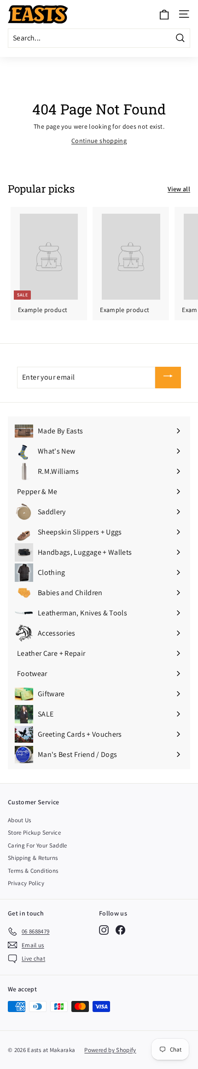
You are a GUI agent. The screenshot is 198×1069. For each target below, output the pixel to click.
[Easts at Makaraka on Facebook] (120, 930)
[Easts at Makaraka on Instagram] (104, 930)
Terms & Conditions (33, 871)
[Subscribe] (168, 377)
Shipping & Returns (33, 858)
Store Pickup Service (34, 832)
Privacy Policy (26, 883)
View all (179, 189)
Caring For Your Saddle (37, 845)
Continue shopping (99, 140)
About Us (19, 820)
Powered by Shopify (110, 1050)
